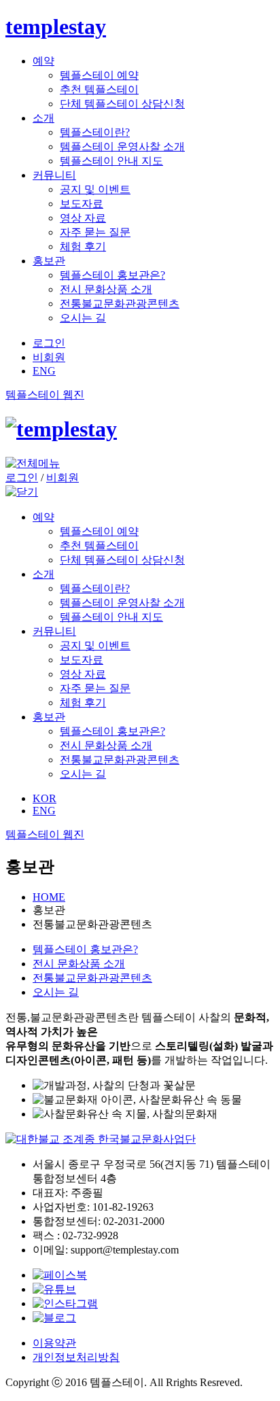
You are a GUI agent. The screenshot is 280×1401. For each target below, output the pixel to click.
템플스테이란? (95, 132)
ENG (44, 371)
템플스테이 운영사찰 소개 (122, 146)
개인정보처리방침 (76, 1357)
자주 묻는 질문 (95, 232)
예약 (43, 61)
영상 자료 (83, 218)
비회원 (49, 357)
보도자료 (81, 203)
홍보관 (49, 260)
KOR (44, 798)
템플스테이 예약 (99, 75)
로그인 (49, 343)
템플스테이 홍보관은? (112, 275)
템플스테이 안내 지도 (111, 161)
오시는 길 (83, 318)
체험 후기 (83, 246)
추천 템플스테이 (99, 89)
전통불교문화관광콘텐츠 (119, 303)
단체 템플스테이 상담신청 (122, 103)
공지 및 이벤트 (95, 189)
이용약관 (54, 1343)
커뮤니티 (54, 175)
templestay (55, 26)
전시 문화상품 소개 (106, 289)
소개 (43, 118)
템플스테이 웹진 (44, 394)
